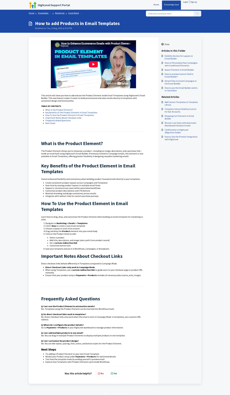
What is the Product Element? (59, 109)
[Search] (197, 14)
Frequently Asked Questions (58, 120)
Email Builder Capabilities (80, 13)
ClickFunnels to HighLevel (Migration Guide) (176, 131)
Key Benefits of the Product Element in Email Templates (71, 112)
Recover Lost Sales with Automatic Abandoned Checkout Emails (180, 124)
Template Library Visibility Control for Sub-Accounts (180, 110)
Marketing (60, 13)
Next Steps (50, 123)
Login (185, 2)
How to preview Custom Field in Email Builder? (179, 75)
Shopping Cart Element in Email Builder (179, 117)
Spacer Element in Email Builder (179, 69)
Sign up (193, 2)
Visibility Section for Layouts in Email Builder (179, 57)
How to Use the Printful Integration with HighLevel (181, 138)
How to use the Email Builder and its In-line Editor (181, 89)
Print (167, 44)
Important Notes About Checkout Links (63, 117)
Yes (115, 373)
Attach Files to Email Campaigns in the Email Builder (181, 82)
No (102, 373)
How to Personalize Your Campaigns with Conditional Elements (181, 64)
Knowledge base (171, 4)
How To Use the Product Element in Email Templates (69, 115)
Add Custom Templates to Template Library (181, 103)
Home (156, 4)
